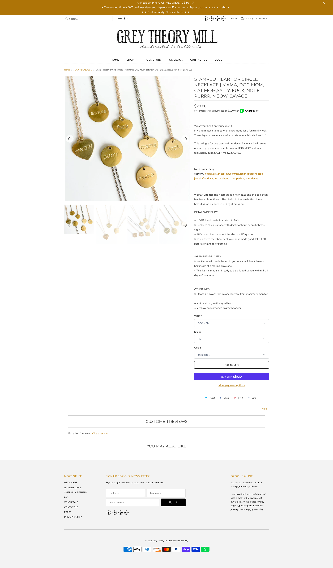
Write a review (99, 433)
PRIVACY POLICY (73, 517)
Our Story (153, 59)
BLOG (218, 59)
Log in (233, 18)
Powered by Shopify (178, 540)
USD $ (121, 18)
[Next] (185, 139)
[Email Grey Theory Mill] (223, 18)
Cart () (248, 18)
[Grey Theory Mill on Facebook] (206, 18)
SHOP (131, 59)
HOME (115, 59)
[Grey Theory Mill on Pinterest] (212, 18)
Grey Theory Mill (160, 540)
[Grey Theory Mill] (166, 39)
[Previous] (70, 139)
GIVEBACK (176, 59)
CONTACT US (198, 59)
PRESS (67, 512)
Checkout (261, 18)
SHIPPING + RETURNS (75, 492)
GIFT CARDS (70, 482)
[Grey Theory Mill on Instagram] (217, 18)
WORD (198, 316)
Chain (197, 347)
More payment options (232, 385)
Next (264, 408)
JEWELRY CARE (72, 487)
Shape (197, 332)
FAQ (66, 497)
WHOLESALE (71, 502)
